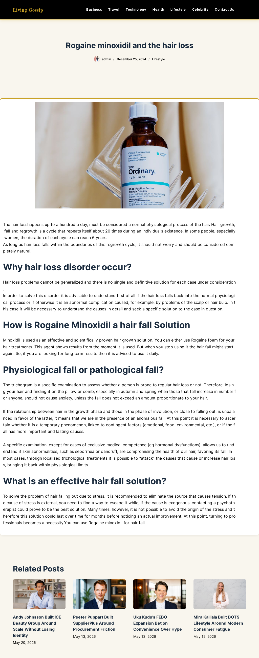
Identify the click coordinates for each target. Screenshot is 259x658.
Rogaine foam (204, 340)
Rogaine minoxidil (105, 522)
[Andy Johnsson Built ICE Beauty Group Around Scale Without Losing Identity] (39, 594)
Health (158, 9)
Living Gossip (28, 10)
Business (94, 9)
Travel (113, 9)
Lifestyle (178, 9)
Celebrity (200, 9)
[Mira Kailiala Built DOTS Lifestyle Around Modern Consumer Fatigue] (219, 594)
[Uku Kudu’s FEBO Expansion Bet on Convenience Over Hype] (159, 594)
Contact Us (224, 9)
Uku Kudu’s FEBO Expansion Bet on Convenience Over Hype (157, 623)
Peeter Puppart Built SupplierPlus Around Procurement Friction (94, 623)
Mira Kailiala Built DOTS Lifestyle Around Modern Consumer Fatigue (218, 623)
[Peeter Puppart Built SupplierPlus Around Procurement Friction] (99, 594)
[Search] (244, 9)
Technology (136, 9)
